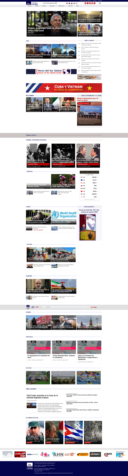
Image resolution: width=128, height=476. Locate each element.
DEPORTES (30, 171)
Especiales (52, 5)
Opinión (37, 5)
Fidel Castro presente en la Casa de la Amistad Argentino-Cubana (42, 396)
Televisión (70, 5)
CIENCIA (28, 207)
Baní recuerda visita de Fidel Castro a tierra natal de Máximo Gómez (66, 62)
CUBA (27, 41)
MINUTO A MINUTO (89, 40)
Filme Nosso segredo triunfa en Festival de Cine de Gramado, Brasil (42, 265)
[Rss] (94, 3)
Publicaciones (61, 5)
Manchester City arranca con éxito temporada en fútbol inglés (65, 192)
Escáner (44, 5)
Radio (77, 5)
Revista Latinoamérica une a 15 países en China (87, 99)
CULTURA (29, 244)
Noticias (29, 5)
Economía (29, 276)
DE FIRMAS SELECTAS (32, 418)
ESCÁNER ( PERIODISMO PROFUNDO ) (36, 140)
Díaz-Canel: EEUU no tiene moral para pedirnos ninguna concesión (81, 395)
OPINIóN (28, 312)
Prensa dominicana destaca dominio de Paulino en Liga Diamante (41, 192)
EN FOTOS (28, 368)
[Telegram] (92, 3)
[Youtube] (90, 3)
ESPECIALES (29, 337)
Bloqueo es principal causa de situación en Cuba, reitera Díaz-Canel (82, 403)
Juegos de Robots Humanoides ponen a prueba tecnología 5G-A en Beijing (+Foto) (66, 227)
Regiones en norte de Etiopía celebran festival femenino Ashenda (65, 265)
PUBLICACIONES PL (89, 207)
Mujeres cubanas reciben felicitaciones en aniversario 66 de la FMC (41, 62)
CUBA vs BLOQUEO (31, 389)
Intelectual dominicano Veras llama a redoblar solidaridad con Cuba (82, 410)
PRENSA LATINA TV (31, 135)
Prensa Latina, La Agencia (85, 0)
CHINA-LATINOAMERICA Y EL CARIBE (91, 95)
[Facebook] (85, 3)
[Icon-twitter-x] (88, 3)
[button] (100, 3)
